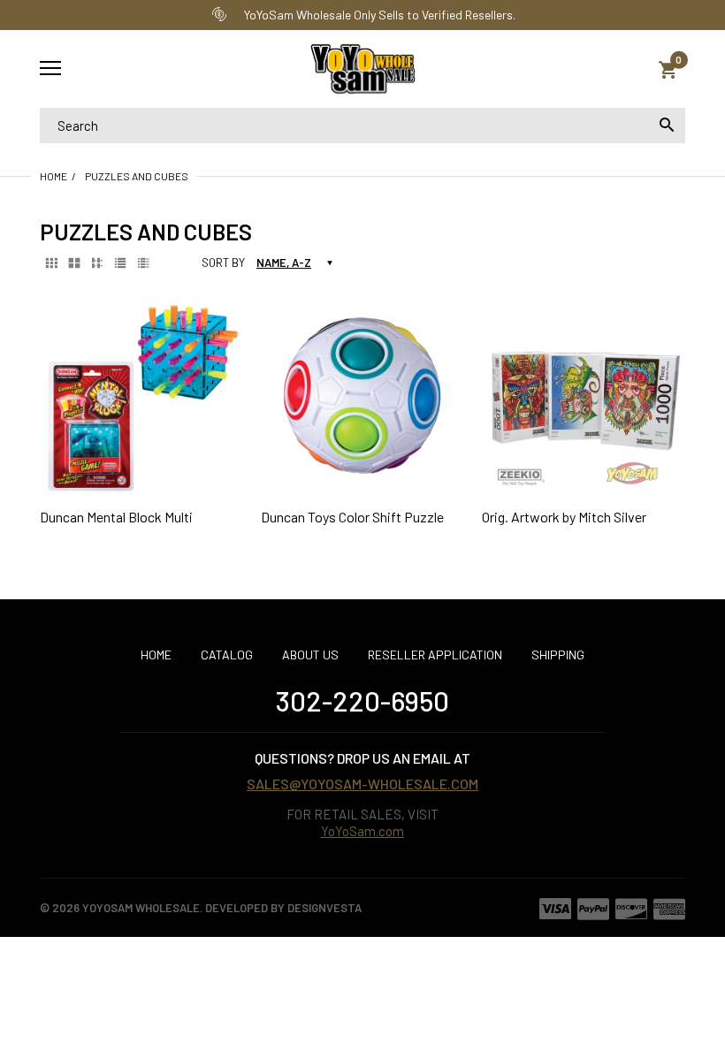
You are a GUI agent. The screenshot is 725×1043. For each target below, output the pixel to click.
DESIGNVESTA (324, 908)
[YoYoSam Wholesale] (362, 69)
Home (53, 176)
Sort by (223, 262)
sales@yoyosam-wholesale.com (362, 783)
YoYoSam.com (362, 831)
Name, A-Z (283, 262)
